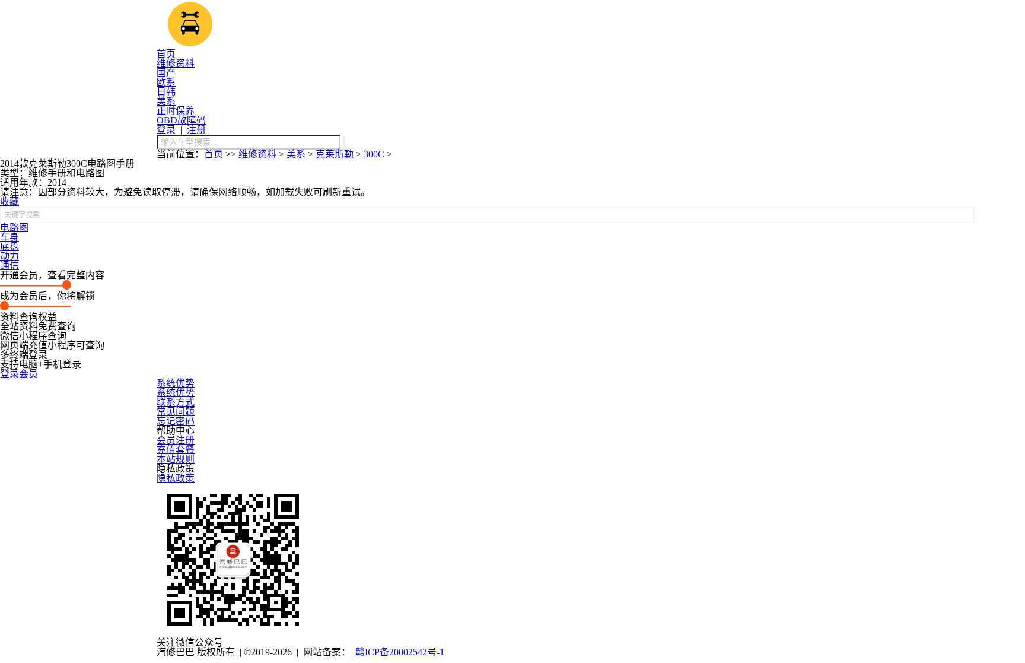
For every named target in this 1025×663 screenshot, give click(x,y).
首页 (166, 54)
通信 (9, 266)
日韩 (166, 92)
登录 (166, 130)
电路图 (14, 228)
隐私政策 (176, 478)
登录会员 (19, 374)
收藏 (9, 201)
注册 (196, 130)
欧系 (166, 82)
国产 (166, 73)
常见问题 (176, 412)
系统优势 (176, 383)
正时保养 (176, 111)
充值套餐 (176, 450)
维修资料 (176, 63)
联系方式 (176, 402)
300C (374, 154)
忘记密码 (176, 421)
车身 (9, 237)
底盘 (9, 247)
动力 (9, 256)
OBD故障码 (181, 120)
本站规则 (176, 459)
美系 (166, 101)
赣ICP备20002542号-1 (399, 652)
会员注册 (176, 440)
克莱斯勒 (335, 154)
